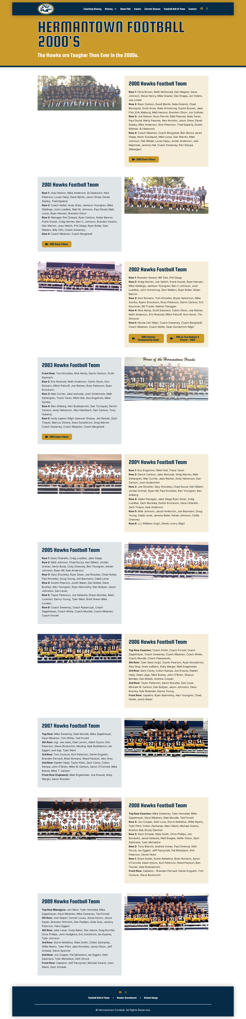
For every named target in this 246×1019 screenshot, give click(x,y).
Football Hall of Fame (174, 8)
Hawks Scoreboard (127, 997)
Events (137, 8)
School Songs (151, 997)
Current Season (152, 8)
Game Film (125, 8)
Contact (192, 8)
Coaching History (93, 8)
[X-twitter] (207, 8)
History (109, 8)
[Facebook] (201, 8)
